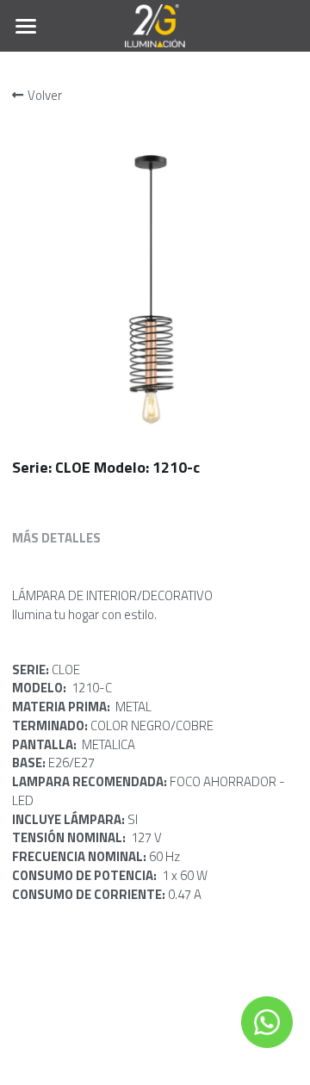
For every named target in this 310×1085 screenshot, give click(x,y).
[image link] (155, 24)
